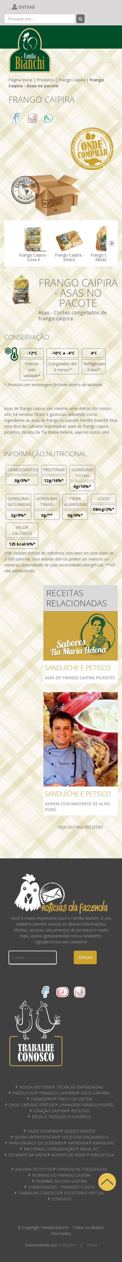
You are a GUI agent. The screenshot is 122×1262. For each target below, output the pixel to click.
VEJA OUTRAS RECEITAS (80, 827)
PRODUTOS (23, 1093)
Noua (92, 1245)
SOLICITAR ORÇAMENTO (85, 1137)
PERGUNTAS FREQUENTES (82, 1169)
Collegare (67, 1245)
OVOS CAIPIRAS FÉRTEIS (31, 1104)
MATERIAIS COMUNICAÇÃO (49, 1149)
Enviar (85, 957)
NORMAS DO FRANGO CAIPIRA (61, 1175)
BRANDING (103, 1143)
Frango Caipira (71, 79)
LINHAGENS (42, 1099)
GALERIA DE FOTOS (33, 1169)
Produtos (45, 79)
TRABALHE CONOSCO (39, 1193)
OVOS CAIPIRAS (95, 1093)
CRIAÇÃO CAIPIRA (50, 1110)
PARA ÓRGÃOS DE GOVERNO (36, 1143)
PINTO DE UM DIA (75, 1099)
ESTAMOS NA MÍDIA (28, 1154)
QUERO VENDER (79, 1131)
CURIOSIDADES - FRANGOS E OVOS (61, 1187)
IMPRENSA (78, 1143)
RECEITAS (80, 1110)
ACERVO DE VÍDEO (68, 1154)
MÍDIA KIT (89, 1149)
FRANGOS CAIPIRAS (57, 1093)
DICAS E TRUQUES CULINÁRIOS (61, 1116)
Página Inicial (20, 79)
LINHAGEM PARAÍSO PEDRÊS (86, 1104)
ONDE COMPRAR (44, 1131)
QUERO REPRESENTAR (35, 1137)
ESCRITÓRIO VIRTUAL (84, 1193)
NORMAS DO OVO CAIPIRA (61, 1181)
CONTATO (61, 1199)
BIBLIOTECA (102, 1154)
